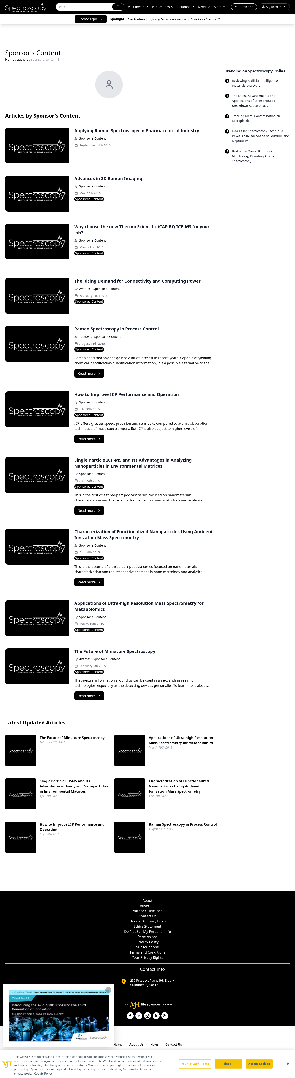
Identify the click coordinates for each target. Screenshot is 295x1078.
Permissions (148, 936)
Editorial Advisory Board (147, 921)
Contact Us (148, 916)
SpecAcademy (136, 19)
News (154, 1044)
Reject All (228, 1064)
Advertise (147, 905)
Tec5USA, (85, 337)
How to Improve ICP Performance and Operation (72, 827)
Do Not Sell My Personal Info (147, 931)
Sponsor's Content (92, 138)
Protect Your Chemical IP (205, 19)
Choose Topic (87, 19)
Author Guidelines (147, 910)
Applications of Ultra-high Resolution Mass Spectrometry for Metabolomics (181, 740)
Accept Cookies (259, 1064)
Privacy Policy (147, 942)
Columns (184, 7)
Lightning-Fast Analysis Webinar (168, 19)
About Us (136, 1044)
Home (9, 59)
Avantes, (85, 289)
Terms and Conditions (147, 952)
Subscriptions (147, 947)
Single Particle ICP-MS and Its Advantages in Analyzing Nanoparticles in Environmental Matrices (74, 786)
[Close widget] (108, 990)
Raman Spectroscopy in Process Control (183, 824)
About (147, 900)
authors (22, 59)
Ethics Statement (147, 926)
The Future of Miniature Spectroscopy (72, 737)
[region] (147, 1064)
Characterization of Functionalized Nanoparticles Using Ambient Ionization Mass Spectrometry (179, 786)
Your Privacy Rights (147, 957)
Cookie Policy (43, 1073)
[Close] (288, 1064)
